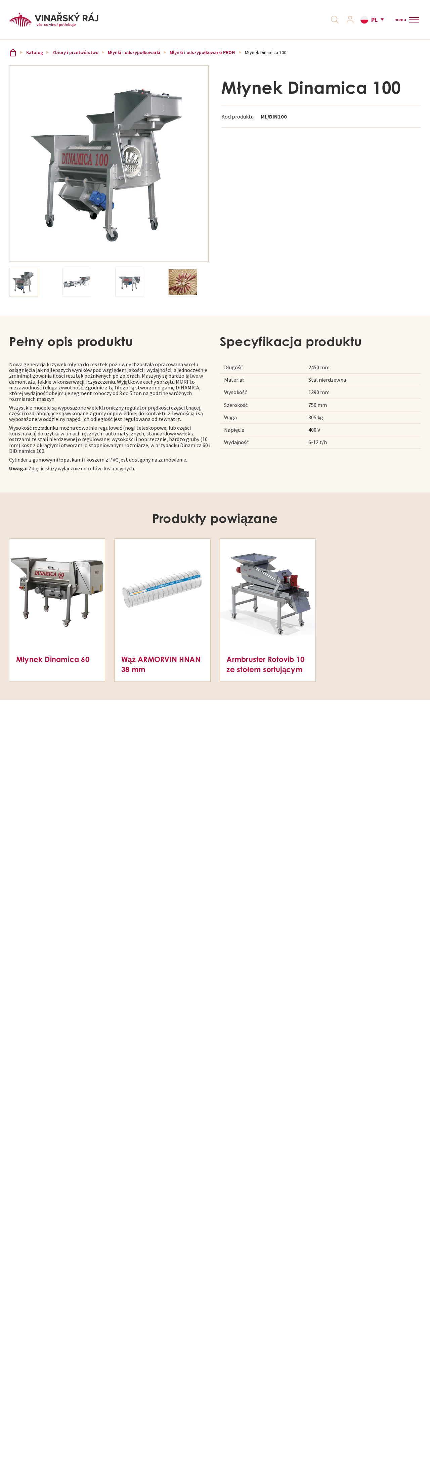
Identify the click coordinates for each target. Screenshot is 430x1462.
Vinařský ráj (13, 52)
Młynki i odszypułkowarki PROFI (202, 52)
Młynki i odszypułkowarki (134, 52)
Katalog (34, 52)
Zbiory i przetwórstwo (75, 52)
